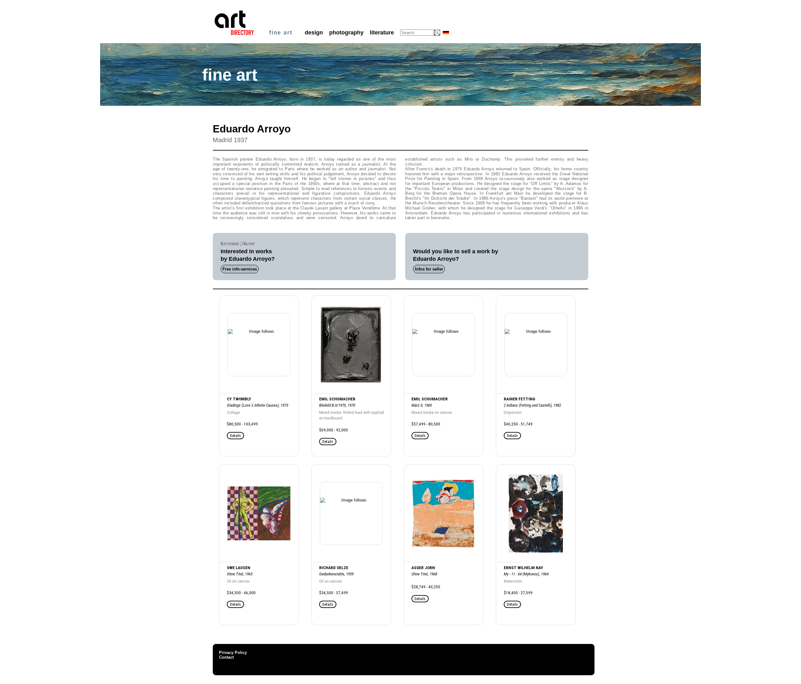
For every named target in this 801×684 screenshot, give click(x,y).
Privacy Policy (233, 652)
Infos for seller (429, 269)
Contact (226, 657)
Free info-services (239, 269)
